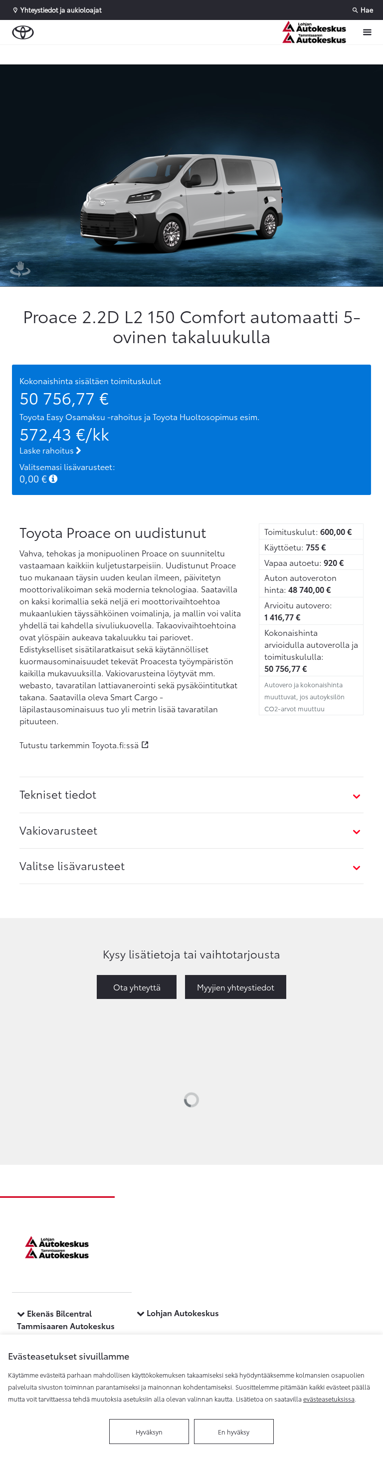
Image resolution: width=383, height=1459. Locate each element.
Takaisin (61, 54)
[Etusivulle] (317, 32)
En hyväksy (233, 1431)
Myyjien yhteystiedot (235, 986)
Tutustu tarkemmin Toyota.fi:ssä (79, 744)
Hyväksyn (149, 1431)
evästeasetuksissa (329, 1398)
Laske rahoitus (47, 450)
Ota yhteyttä (137, 986)
